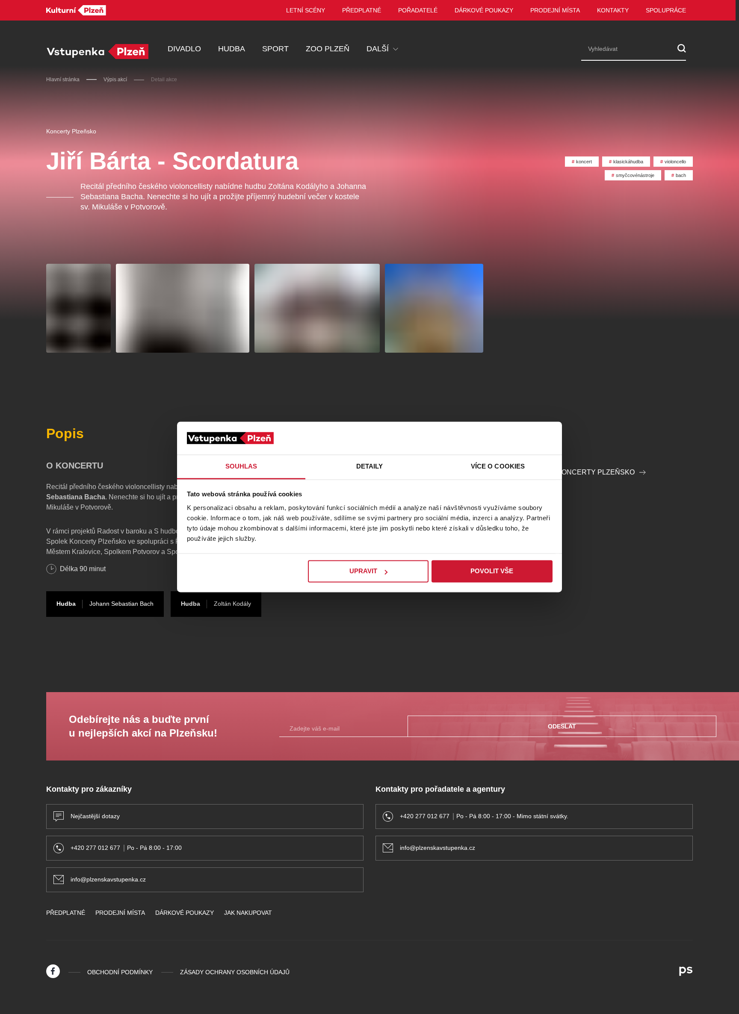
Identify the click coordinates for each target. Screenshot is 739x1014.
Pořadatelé (417, 10)
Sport (275, 48)
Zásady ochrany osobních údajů (235, 972)
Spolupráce (666, 10)
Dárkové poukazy (484, 10)
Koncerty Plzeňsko (71, 131)
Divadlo (184, 48)
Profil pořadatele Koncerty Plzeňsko (558, 472)
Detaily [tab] (369, 466)
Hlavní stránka (63, 80)
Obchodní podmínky (120, 972)
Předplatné (361, 10)
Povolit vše (491, 571)
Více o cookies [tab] (498, 466)
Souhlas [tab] (241, 466)
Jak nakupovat (248, 912)
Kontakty (613, 10)
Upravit (363, 571)
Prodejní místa (555, 10)
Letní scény (305, 10)
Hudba (231, 48)
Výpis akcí (115, 80)
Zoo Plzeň (327, 48)
